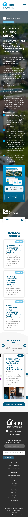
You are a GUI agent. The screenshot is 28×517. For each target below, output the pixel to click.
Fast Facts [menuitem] (14, 483)
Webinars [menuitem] (14, 486)
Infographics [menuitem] (14, 478)
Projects (8, 22)
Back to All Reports (13, 18)
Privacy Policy (11, 515)
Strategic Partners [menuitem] (14, 498)
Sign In (14, 189)
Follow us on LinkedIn (16, 431)
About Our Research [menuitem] (14, 468)
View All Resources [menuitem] (14, 475)
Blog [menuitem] (14, 480)
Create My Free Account (14, 404)
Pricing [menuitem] (14, 495)
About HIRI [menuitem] (14, 492)
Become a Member (14, 187)
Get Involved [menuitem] (14, 500)
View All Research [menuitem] (14, 465)
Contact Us (16, 434)
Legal (20, 515)
